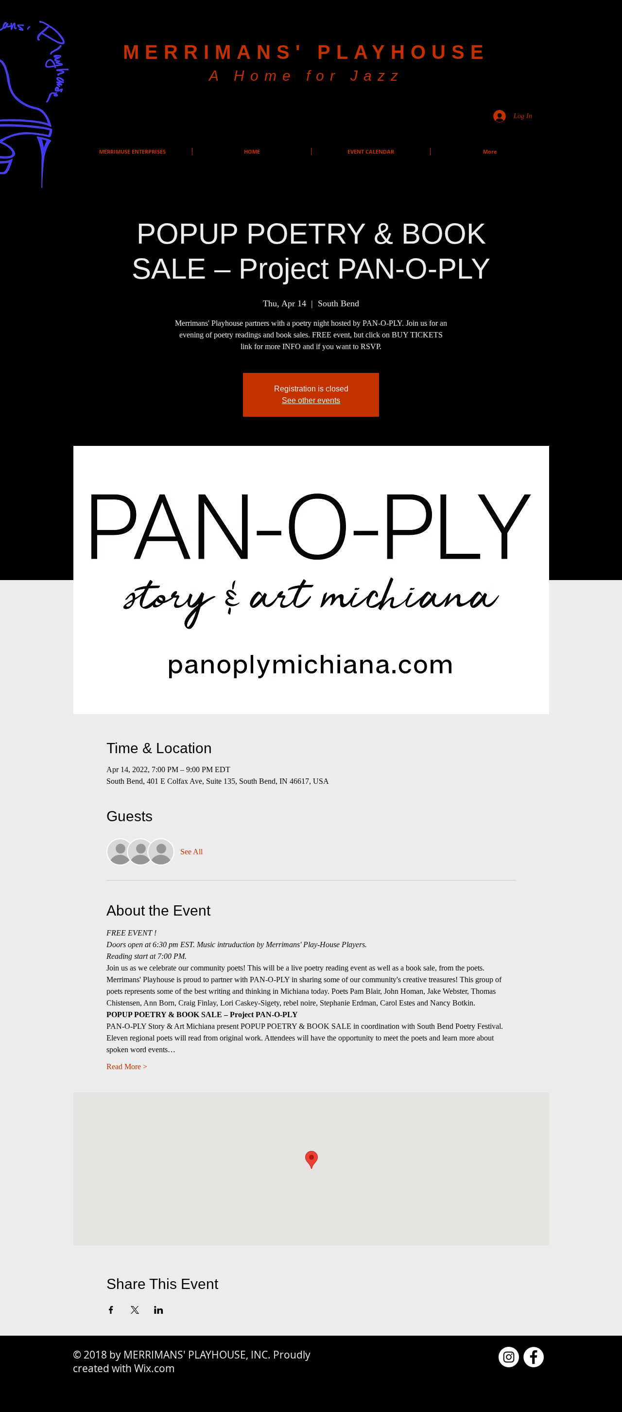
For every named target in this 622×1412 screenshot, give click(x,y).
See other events (311, 400)
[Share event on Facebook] (111, 1310)
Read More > (126, 1066)
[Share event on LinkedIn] (158, 1310)
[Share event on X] (134, 1310)
